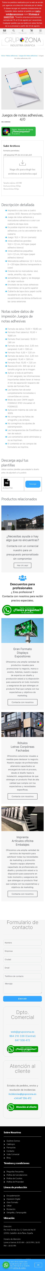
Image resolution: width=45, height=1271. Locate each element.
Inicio (3, 56)
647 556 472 (22, 1040)
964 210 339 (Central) (22, 1036)
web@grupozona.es (22, 1031)
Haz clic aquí (22, 565)
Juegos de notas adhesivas (28, 56)
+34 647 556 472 (22, 1098)
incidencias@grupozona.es (22, 1094)
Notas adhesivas (12, 56)
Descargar (32, 484)
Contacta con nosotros (23, 702)
